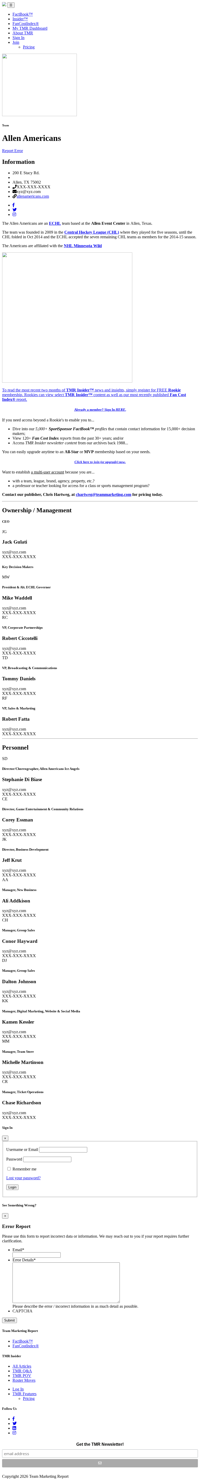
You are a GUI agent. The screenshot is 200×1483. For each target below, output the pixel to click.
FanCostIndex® (25, 23)
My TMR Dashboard (29, 28)
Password (14, 1159)
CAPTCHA (22, 1311)
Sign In (18, 37)
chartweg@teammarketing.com (103, 494)
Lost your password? (23, 1178)
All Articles (21, 1366)
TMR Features (24, 1394)
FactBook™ (22, 14)
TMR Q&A (22, 1371)
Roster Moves (23, 1380)
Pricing (29, 47)
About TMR (22, 33)
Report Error (12, 150)
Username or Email (22, 1149)
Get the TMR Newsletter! (100, 1444)
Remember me (24, 1169)
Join (15, 42)
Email (18, 1250)
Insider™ (20, 19)
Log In (18, 1389)
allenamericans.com (33, 196)
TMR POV (21, 1375)
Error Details (24, 1260)
